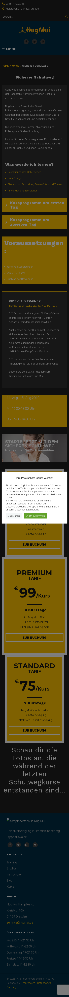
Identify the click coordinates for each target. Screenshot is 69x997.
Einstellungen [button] (14, 516)
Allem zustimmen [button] (35, 515)
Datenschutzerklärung (27, 509)
